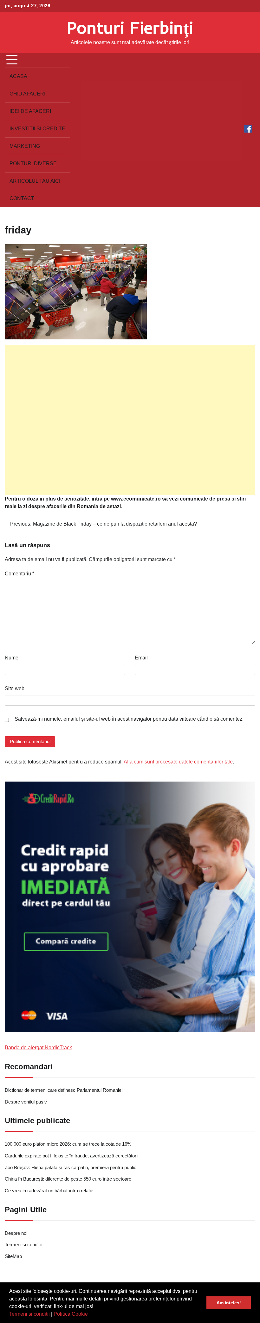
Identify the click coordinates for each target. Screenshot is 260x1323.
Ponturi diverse (33, 163)
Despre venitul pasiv (26, 1101)
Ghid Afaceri (27, 93)
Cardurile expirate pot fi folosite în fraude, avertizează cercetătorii (71, 1155)
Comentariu (19, 573)
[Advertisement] (130, 420)
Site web (14, 688)
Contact (22, 198)
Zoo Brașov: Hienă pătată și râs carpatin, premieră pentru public (70, 1167)
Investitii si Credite (37, 128)
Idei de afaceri (30, 111)
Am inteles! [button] (229, 1302)
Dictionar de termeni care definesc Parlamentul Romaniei (63, 1090)
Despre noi (16, 1233)
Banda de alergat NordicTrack (38, 1047)
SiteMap (13, 1256)
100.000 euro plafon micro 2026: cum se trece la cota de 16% (68, 1144)
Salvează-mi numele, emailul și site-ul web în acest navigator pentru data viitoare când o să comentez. (129, 719)
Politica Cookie (71, 1314)
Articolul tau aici (35, 181)
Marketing (25, 146)
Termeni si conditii (29, 1314)
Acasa (18, 76)
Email (141, 657)
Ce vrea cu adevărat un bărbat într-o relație (49, 1190)
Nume (11, 657)
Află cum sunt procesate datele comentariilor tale (178, 761)
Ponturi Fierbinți (130, 27)
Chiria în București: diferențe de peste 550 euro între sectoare (68, 1179)
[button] (90, 1315)
